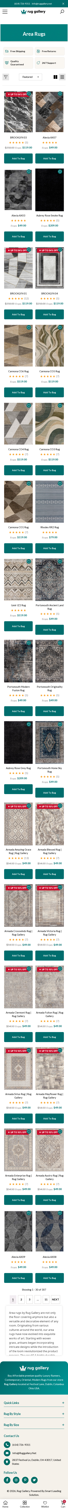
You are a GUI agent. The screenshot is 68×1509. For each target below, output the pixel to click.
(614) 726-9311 (22, 3)
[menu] (4, 11)
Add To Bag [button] (18, 158)
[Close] (63, 3)
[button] (62, 11)
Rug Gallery (23, 1490)
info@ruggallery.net (42, 3)
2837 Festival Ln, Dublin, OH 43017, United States (36, 1461)
